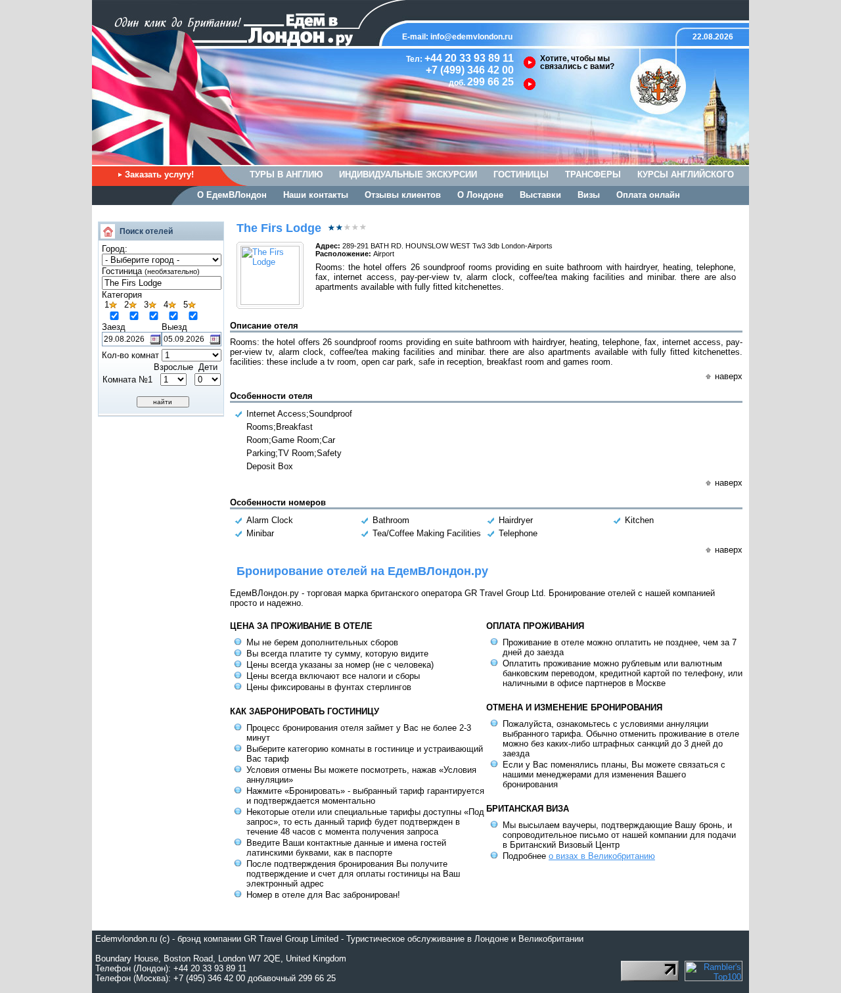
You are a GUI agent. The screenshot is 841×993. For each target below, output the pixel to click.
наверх (728, 376)
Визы (589, 195)
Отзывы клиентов (403, 195)
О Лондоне (480, 195)
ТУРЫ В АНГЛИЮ (286, 174)
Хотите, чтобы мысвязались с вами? (577, 62)
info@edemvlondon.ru (471, 36)
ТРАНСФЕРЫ (593, 174)
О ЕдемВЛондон (232, 195)
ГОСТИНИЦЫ (521, 174)
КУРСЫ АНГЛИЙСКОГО (685, 174)
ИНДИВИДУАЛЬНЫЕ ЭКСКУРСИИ (408, 174)
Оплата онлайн (648, 195)
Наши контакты (315, 195)
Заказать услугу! (159, 174)
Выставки (540, 195)
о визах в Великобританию (602, 856)
